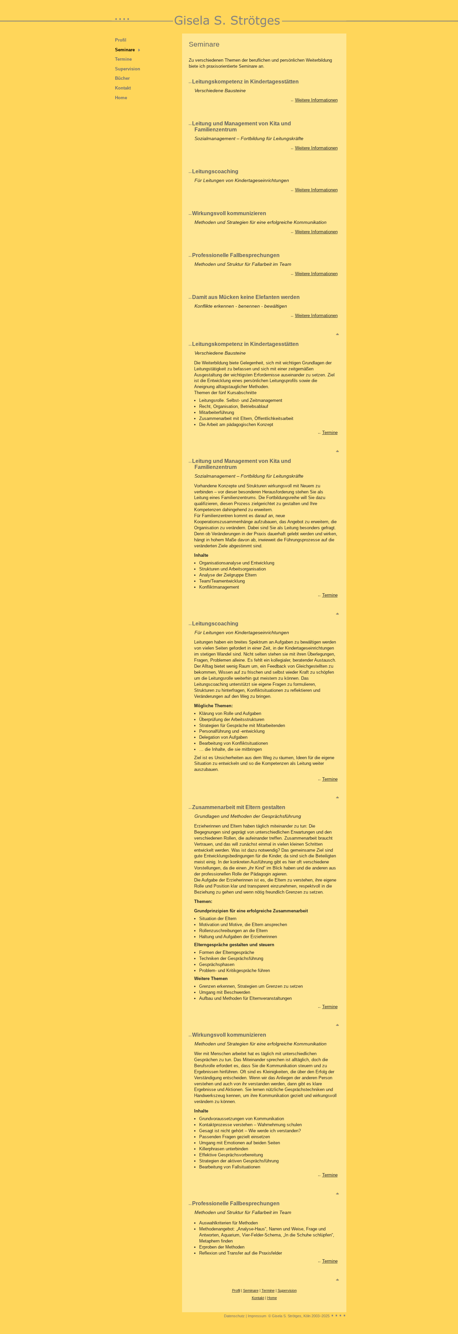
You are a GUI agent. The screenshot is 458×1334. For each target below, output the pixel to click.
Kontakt (123, 87)
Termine (123, 59)
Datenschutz (234, 1316)
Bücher (122, 78)
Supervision (127, 68)
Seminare (125, 49)
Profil (120, 40)
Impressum (257, 1316)
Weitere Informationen (316, 100)
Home (121, 97)
